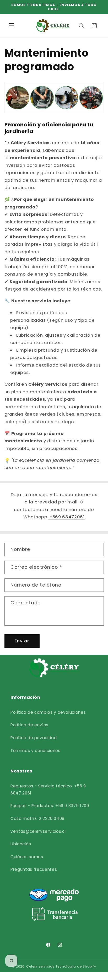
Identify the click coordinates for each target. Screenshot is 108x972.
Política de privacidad (33, 737)
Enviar (22, 641)
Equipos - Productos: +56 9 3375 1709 (49, 805)
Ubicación (20, 844)
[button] (11, 25)
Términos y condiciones (35, 750)
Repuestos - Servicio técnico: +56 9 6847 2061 (48, 789)
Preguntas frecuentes (33, 869)
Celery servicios (40, 966)
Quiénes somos (26, 857)
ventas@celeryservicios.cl (38, 831)
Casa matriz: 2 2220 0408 (37, 818)
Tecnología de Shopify (76, 966)
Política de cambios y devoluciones (48, 712)
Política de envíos (29, 725)
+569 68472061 (66, 517)
